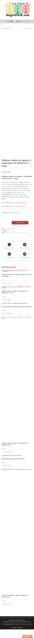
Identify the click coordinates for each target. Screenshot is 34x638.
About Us (14, 620)
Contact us (19, 620)
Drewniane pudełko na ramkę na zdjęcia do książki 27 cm (15, 596)
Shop (10, 620)
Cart (20, 624)
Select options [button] (7, 283)
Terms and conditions (26, 624)
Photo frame (21, 233)
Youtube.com (22, 206)
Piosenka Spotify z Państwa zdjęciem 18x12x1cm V (17, 307)
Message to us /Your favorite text (11, 213)
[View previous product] (3, 28)
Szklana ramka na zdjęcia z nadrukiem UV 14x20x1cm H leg (14, 444)
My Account (5, 624)
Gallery (4, 622)
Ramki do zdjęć (11, 231)
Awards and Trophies (10, 622)
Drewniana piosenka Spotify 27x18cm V (13, 459)
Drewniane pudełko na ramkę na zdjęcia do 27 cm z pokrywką (17, 275)
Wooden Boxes (19, 622)
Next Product (27, 28)
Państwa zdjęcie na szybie (11, 233)
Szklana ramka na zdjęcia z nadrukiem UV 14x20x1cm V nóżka (14, 292)
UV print (26, 233)
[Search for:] (27, 21)
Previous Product (7, 28)
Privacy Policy (10, 624)
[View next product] (31, 28)
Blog (23, 620)
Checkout (16, 624)
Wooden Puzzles (26, 622)
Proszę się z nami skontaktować (18, 203)
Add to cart (20, 222)
